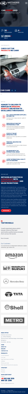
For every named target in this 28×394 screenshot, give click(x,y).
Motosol (3, 370)
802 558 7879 (7, 378)
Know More (6, 210)
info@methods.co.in (9, 383)
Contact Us (4, 351)
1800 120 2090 (6, 380)
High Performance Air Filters (7, 359)
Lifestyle (3, 361)
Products (4, 353)
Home (2, 344)
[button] (12, 90)
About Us (3, 346)
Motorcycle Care (5, 363)
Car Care (3, 357)
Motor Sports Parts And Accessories (9, 365)
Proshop (3, 371)
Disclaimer (3, 390)
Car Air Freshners (5, 355)
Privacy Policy (10, 390)
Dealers (3, 348)
